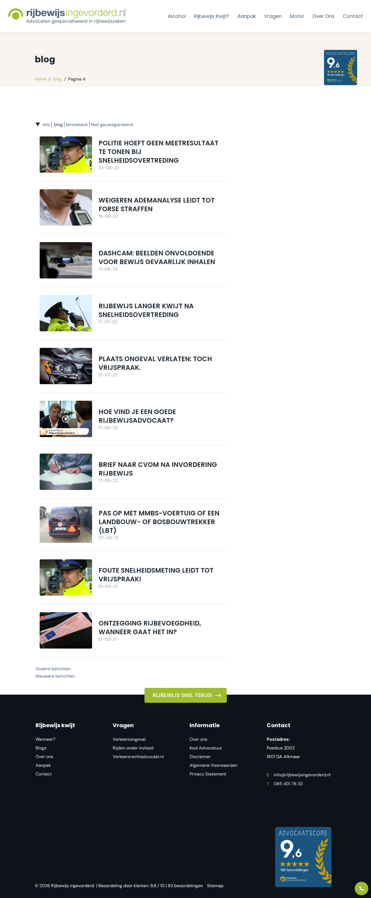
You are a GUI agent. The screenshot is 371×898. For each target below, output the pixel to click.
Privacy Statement (208, 774)
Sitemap (215, 886)
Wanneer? (45, 739)
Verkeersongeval (129, 739)
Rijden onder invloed (133, 748)
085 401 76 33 (285, 784)
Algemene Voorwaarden (213, 765)
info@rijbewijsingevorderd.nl (299, 775)
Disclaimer (200, 756)
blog (57, 79)
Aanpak (43, 765)
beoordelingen (185, 886)
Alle (46, 124)
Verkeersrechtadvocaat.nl (138, 756)
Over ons (44, 756)
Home (40, 79)
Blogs (41, 748)
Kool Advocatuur (206, 748)
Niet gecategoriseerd (112, 124)
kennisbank (77, 124)
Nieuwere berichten (55, 676)
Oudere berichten (53, 669)
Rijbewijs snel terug (182, 695)
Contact (44, 774)
